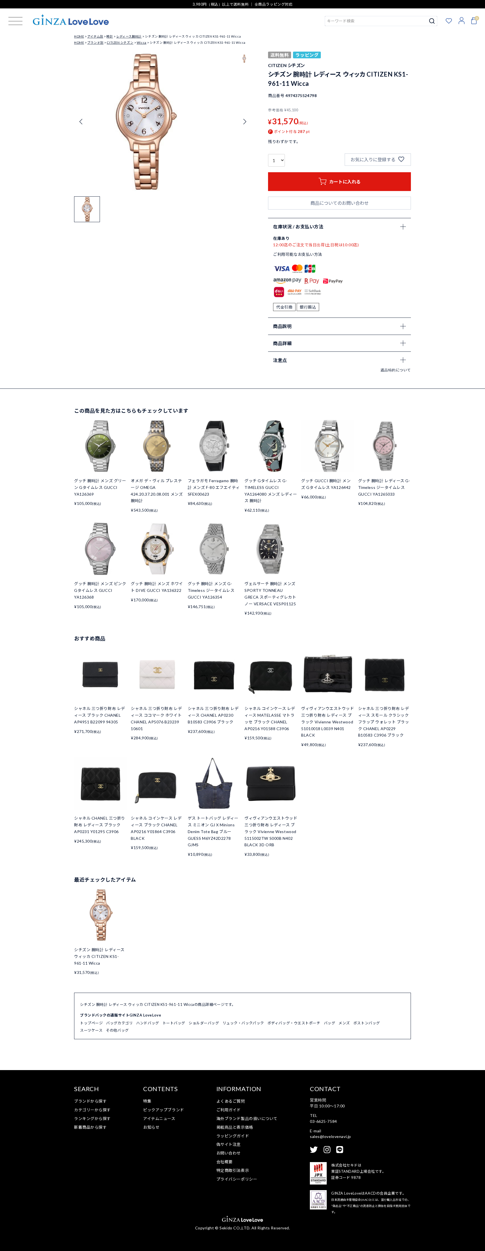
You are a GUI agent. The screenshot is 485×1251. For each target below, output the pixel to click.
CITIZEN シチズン (120, 42)
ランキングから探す (92, 1118)
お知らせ (151, 1127)
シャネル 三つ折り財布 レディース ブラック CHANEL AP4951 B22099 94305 (99, 715)
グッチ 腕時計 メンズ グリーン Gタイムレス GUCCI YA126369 (100, 487)
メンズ (344, 1023)
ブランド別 (95, 42)
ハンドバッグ (147, 1023)
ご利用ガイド (228, 1109)
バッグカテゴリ (119, 1023)
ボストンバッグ (366, 1023)
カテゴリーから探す (92, 1109)
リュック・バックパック (243, 1023)
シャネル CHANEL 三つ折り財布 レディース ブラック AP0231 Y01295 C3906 (99, 825)
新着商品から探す (90, 1127)
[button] (244, 122)
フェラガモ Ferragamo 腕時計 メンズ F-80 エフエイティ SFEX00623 (214, 487)
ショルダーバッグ (204, 1023)
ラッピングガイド (232, 1135)
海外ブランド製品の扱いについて (247, 1118)
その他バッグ (117, 1030)
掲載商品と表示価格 (234, 1127)
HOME (79, 36)
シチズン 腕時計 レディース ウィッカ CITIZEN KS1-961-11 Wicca (99, 956)
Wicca (142, 42)
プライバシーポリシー (236, 1179)
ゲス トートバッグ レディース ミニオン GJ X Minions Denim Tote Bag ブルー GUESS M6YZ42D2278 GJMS (213, 831)
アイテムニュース (159, 1118)
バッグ (329, 1023)
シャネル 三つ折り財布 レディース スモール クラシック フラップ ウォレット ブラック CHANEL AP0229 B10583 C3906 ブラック (383, 721)
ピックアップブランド (163, 1109)
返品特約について (396, 370)
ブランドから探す (90, 1101)
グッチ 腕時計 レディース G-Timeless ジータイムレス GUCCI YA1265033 (384, 487)
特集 (147, 1101)
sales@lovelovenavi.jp (330, 1136)
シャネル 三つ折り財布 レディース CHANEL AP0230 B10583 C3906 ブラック (213, 715)
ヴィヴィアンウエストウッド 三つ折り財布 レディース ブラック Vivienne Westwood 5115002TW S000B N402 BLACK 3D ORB (270, 831)
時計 (109, 36)
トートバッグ (174, 1023)
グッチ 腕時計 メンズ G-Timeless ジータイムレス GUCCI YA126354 (211, 590)
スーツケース (91, 1030)
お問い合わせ (228, 1153)
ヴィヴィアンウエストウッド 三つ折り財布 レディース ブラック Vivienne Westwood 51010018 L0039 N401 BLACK (327, 721)
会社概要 (224, 1161)
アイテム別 (95, 36)
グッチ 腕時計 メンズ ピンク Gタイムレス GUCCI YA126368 (100, 590)
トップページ (91, 1023)
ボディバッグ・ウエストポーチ (294, 1023)
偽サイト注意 (228, 1144)
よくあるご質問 (230, 1101)
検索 (432, 21)
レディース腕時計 (128, 36)
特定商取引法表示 (232, 1170)
